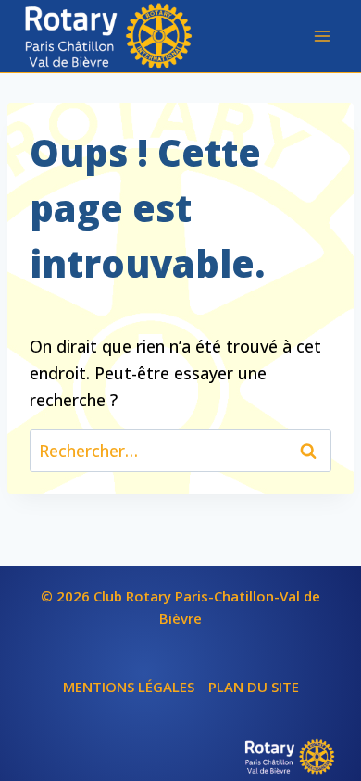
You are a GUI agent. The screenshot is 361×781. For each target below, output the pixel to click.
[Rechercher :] (180, 451)
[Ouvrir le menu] (322, 35)
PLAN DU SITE (253, 686)
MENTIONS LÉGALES (128, 686)
